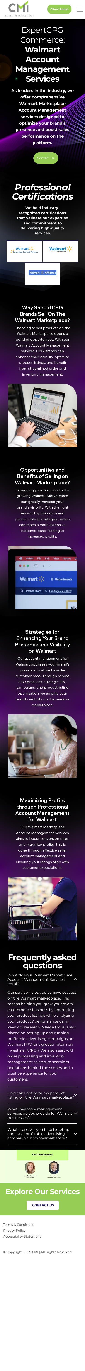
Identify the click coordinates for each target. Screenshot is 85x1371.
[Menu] (78, 9)
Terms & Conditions (18, 1225)
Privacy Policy (14, 1230)
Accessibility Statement (22, 1236)
